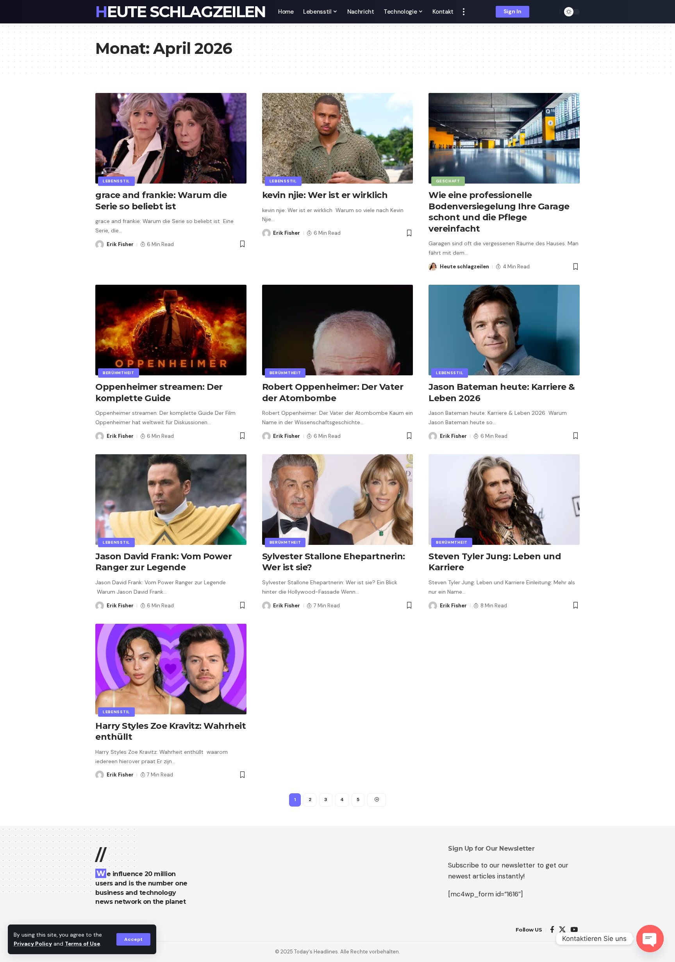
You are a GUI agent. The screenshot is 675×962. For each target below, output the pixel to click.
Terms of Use (82, 944)
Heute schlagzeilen (464, 266)
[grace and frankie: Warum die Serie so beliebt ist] (170, 138)
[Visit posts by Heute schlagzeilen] (433, 266)
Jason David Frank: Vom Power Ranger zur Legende (163, 562)
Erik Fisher (120, 244)
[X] (562, 929)
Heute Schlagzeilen (180, 11)
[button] (133, 939)
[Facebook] (552, 929)
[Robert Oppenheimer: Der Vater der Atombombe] (337, 330)
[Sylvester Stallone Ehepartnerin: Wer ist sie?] (337, 499)
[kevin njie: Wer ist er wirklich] (337, 138)
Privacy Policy (33, 944)
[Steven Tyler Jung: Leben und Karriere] (504, 499)
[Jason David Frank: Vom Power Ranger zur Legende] (170, 499)
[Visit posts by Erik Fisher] (99, 244)
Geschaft (448, 181)
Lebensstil (116, 181)
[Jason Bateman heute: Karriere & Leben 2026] (504, 330)
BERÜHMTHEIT (118, 372)
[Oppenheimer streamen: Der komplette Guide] (170, 330)
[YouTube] (574, 929)
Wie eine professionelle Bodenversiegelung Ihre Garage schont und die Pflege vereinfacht (499, 212)
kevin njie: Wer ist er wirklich (325, 195)
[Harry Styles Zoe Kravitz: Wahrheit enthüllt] (170, 669)
